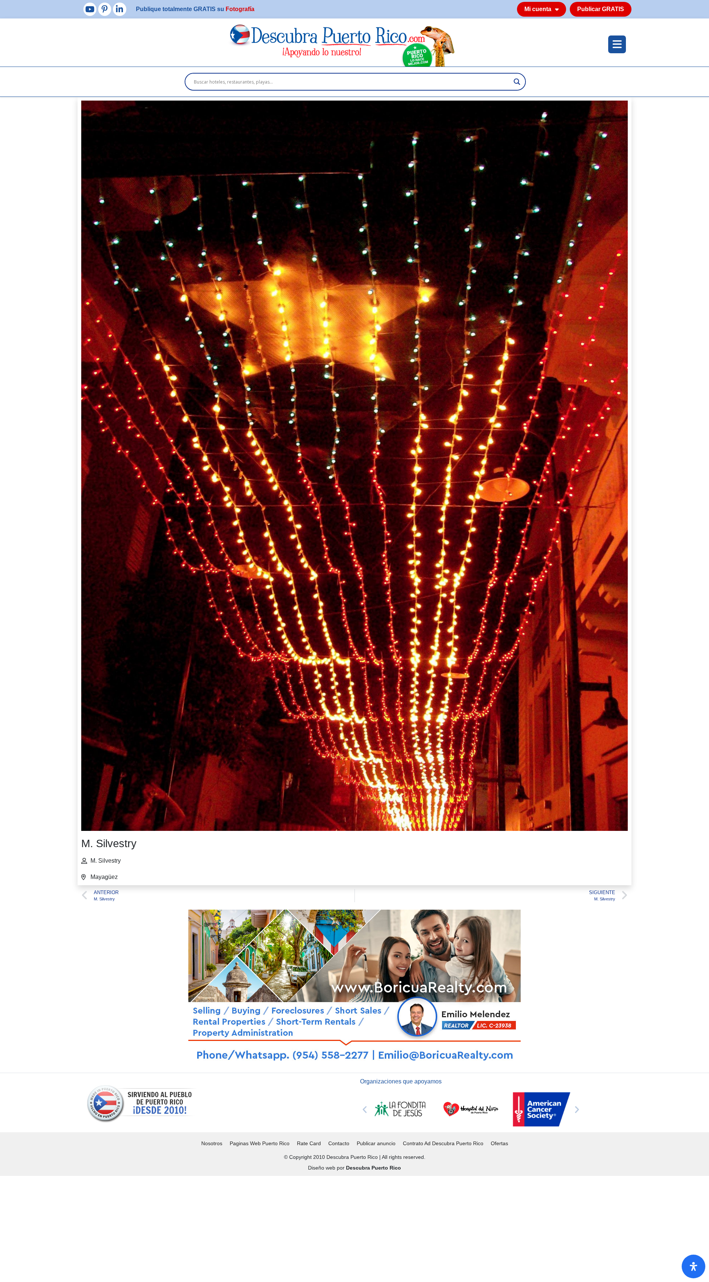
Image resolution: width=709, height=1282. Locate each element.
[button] (364, 1109)
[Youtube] (89, 9)
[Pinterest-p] (104, 9)
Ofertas (499, 1143)
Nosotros (211, 1143)
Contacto (338, 1143)
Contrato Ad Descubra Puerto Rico (443, 1143)
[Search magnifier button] (517, 82)
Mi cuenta (537, 9)
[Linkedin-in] (119, 9)
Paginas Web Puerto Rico (260, 1143)
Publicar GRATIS (600, 9)
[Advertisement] (221, 1227)
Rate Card (309, 1143)
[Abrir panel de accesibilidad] (693, 1266)
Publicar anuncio (376, 1143)
